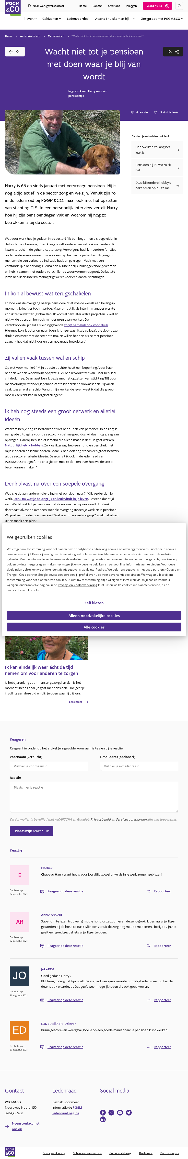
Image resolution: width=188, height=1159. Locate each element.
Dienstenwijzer (169, 1153)
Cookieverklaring (120, 1153)
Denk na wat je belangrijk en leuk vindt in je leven (50, 499)
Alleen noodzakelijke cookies (94, 615)
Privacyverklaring (54, 1153)
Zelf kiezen (94, 602)
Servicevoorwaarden (131, 819)
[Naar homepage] (13, 8)
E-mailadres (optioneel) (117, 757)
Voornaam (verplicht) (26, 757)
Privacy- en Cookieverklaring (77, 585)
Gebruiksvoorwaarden (87, 1153)
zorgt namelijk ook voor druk (86, 325)
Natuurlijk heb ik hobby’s (24, 445)
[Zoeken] (179, 6)
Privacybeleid (100, 819)
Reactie (15, 777)
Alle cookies (94, 626)
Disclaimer (146, 1153)
